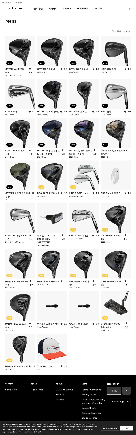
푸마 (19, 2)
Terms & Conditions (91, 389)
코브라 (6, 2)
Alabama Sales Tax (91, 413)
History (60, 394)
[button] (127, 31)
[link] (38, 9)
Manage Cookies (110, 428)
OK (127, 428)
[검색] (129, 9)
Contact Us (11, 389)
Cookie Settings (89, 418)
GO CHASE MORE (64, 389)
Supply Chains (89, 408)
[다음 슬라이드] (32, 51)
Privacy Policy (89, 394)
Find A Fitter (37, 389)
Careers (60, 399)
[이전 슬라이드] (8, 51)
